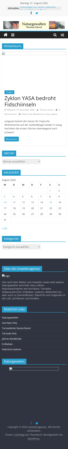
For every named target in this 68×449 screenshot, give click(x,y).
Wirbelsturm (38, 114)
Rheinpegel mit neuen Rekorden (38, 7)
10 (5, 202)
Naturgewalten (10, 317)
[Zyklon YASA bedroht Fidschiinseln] (34, 54)
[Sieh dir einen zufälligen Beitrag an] (62, 34)
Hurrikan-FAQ (9, 322)
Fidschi (25, 114)
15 (50, 202)
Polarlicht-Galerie (11, 349)
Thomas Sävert (47, 109)
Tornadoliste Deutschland (16, 328)
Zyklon (54, 114)
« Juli (4, 228)
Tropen (9, 92)
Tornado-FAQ (9, 333)
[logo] (6, 275)
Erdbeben (7, 344)
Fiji (30, 114)
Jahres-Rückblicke (11, 338)
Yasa (48, 114)
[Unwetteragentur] (5, 34)
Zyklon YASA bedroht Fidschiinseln (30, 101)
